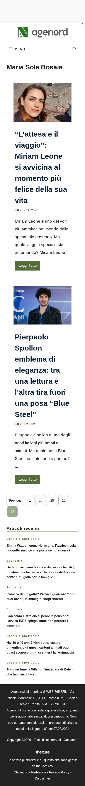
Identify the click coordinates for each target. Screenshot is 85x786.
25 (52, 500)
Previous (15, 500)
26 (63, 500)
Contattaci (71, 740)
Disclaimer (42, 778)
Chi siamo (21, 772)
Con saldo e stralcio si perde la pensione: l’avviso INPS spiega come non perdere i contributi (38, 621)
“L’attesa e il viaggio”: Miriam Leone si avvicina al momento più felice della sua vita (41, 167)
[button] (74, 49)
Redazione (38, 772)
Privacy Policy (59, 772)
